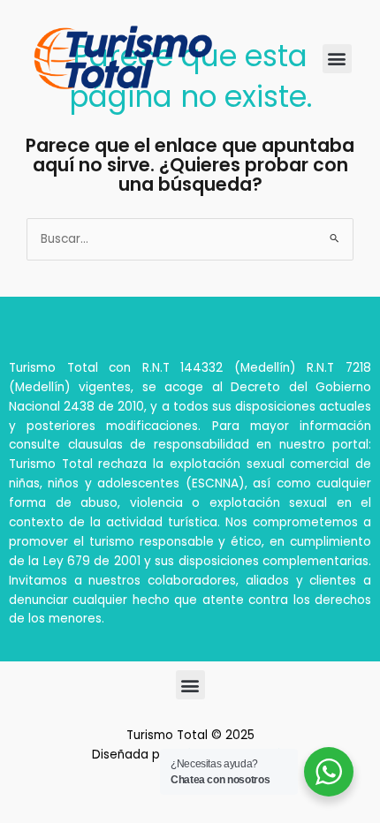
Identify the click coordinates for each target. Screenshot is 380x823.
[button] (337, 58)
